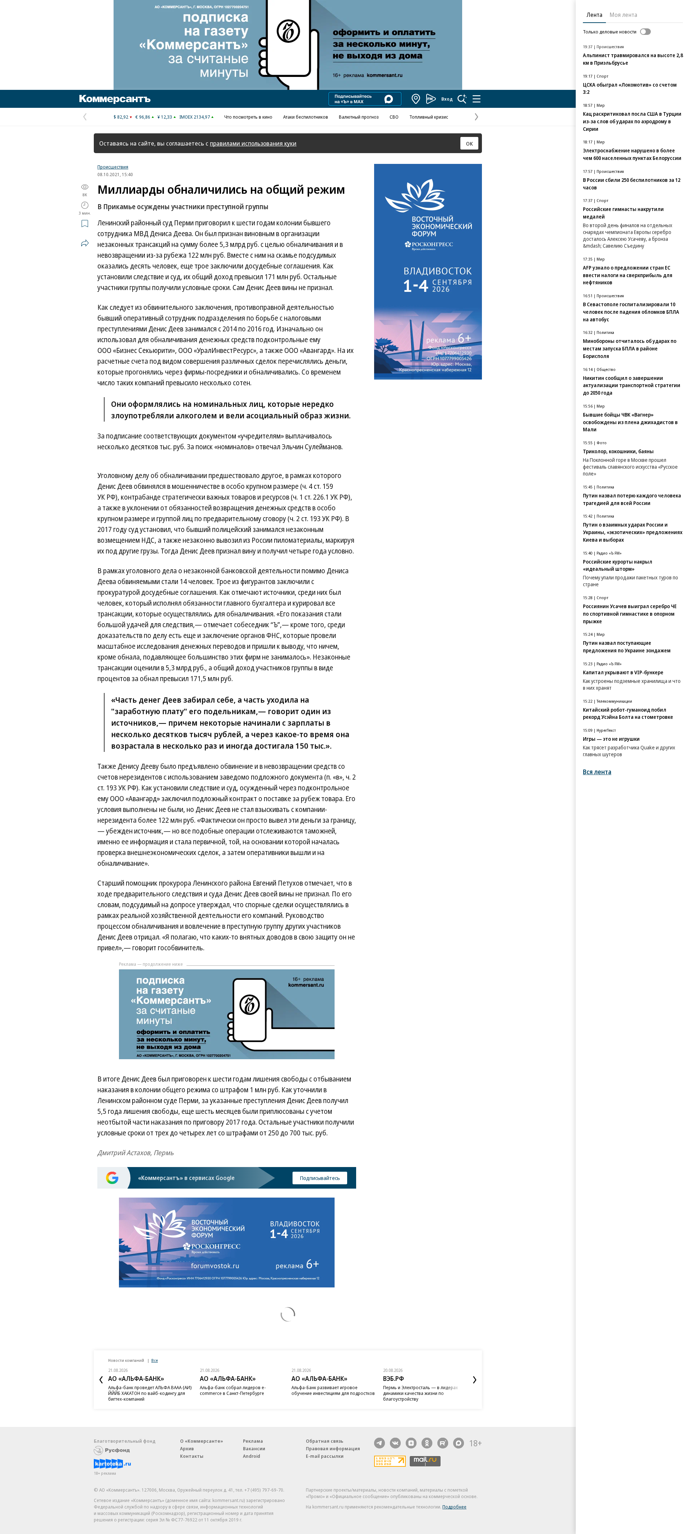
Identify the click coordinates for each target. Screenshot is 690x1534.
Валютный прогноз (359, 117)
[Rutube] (442, 1443)
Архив (187, 1448)
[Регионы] (416, 98)
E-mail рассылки (325, 1456)
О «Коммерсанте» (201, 1441)
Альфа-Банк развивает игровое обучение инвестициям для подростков (333, 1390)
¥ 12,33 (164, 117)
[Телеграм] (379, 1443)
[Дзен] (411, 1443)
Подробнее (454, 1506)
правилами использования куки (253, 143)
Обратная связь (324, 1441)
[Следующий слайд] (475, 1380)
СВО (394, 117)
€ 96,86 (142, 117)
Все (154, 1360)
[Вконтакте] (395, 1443)
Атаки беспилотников (305, 117)
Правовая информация (333, 1448)
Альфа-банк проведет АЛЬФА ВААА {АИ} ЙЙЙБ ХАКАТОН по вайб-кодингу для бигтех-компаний (150, 1393)
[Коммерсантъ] (115, 99)
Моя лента (623, 15)
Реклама (253, 1441)
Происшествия (112, 167)
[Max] (458, 1443)
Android (251, 1456)
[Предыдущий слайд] (101, 1380)
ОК (469, 143)
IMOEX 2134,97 (194, 117)
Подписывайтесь (320, 1177)
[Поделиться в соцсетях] (84, 243)
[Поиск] (462, 98)
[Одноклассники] (427, 1443)
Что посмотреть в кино (248, 117)
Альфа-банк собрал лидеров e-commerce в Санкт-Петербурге (233, 1390)
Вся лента (597, 772)
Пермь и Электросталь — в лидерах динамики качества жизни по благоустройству (420, 1393)
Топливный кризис (428, 117)
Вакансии (254, 1448)
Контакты (191, 1456)
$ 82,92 (121, 117)
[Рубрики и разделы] (476, 98)
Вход (447, 99)
